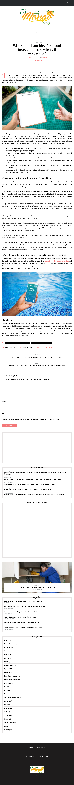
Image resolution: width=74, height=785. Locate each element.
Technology (8, 715)
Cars (5, 651)
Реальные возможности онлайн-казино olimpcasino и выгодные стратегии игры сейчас (34, 495)
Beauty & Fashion (8, 608)
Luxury (6, 694)
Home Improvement (37, 589)
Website (5, 414)
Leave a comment (27, 347)
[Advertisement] (37, 447)
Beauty (6, 640)
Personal (7, 701)
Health (6, 672)
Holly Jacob (31, 57)
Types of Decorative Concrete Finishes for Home (20, 617)
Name (4, 402)
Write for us (27, 3)
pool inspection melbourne (41, 343)
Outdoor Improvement (11, 697)
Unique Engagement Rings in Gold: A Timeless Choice (21, 612)
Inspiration (7, 683)
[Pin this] (41, 60)
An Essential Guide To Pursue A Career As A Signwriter (21, 622)
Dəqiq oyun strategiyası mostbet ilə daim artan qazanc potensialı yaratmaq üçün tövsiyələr (33, 479)
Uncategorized (9, 722)
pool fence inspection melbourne (17, 343)
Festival (6, 658)
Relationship (8, 708)
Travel (6, 719)
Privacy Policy (15, 3)
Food (6, 662)
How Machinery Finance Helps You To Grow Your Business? (23, 601)
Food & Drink (8, 665)
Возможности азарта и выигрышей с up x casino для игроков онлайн (27, 489)
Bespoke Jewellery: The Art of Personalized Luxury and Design (24, 606)
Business (44, 57)
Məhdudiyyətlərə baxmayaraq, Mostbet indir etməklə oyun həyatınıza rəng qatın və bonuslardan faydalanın (35, 473)
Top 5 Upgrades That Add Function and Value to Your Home (23, 628)
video (6, 726)
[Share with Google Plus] (38, 60)
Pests (6, 705)
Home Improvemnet (10, 680)
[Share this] (32, 60)
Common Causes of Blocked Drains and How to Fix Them (37, 587)
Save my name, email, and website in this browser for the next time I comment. (31, 419)
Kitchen (6, 690)
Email (4, 408)
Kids (5, 687)
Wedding (7, 730)
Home (6, 3)
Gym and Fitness (9, 669)
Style (5, 712)
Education (7, 654)
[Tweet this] (35, 60)
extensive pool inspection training (56, 261)
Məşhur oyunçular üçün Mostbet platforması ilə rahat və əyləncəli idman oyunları (30, 484)
